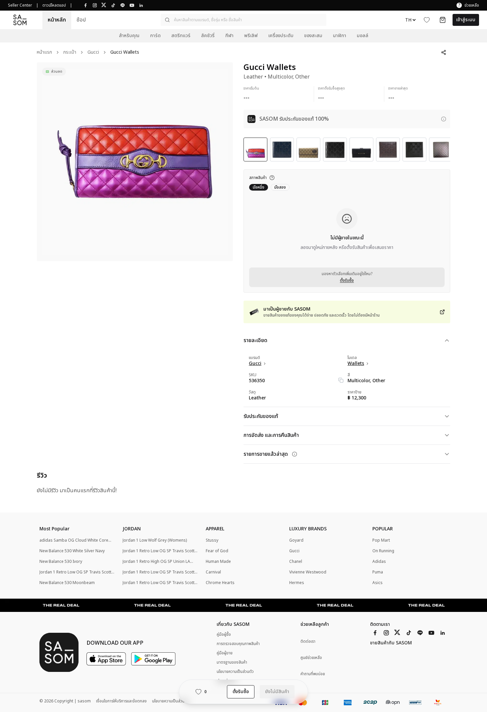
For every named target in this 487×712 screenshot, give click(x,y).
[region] (135, 162)
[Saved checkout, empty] (443, 20)
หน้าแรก (44, 52)
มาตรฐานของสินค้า (232, 662)
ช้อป (81, 20)
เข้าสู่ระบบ (465, 19)
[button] (243, 20)
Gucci (93, 52)
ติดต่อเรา (307, 641)
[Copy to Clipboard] (341, 380)
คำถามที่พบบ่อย (312, 674)
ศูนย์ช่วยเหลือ (311, 658)
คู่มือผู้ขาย (225, 653)
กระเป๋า (69, 52)
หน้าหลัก (57, 20)
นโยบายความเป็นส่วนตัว (235, 671)
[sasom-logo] (20, 19)
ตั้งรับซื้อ (347, 280)
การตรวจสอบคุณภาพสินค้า (238, 643)
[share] (443, 52)
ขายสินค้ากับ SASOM (391, 643)
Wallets (356, 363)
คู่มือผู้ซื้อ (224, 634)
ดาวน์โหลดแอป (54, 5)
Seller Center (20, 5)
